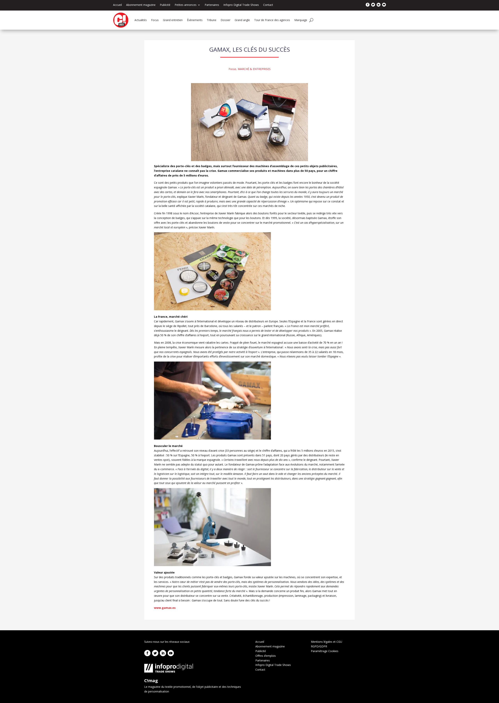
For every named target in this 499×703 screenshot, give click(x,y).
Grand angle (242, 20)
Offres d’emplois (265, 656)
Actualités (140, 20)
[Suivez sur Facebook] (368, 5)
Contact (268, 5)
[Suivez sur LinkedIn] (378, 5)
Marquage (300, 20)
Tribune (211, 20)
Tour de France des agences (272, 20)
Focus (155, 20)
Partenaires (212, 5)
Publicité (165, 5)
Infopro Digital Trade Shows (241, 5)
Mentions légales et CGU (326, 642)
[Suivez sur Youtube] (384, 5)
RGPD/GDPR (319, 646)
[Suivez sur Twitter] (373, 5)
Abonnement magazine (141, 5)
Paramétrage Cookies (324, 651)
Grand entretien (173, 20)
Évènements (195, 20)
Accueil (117, 5)
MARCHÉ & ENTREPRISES (254, 69)
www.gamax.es (165, 608)
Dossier (225, 20)
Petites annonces (185, 5)
